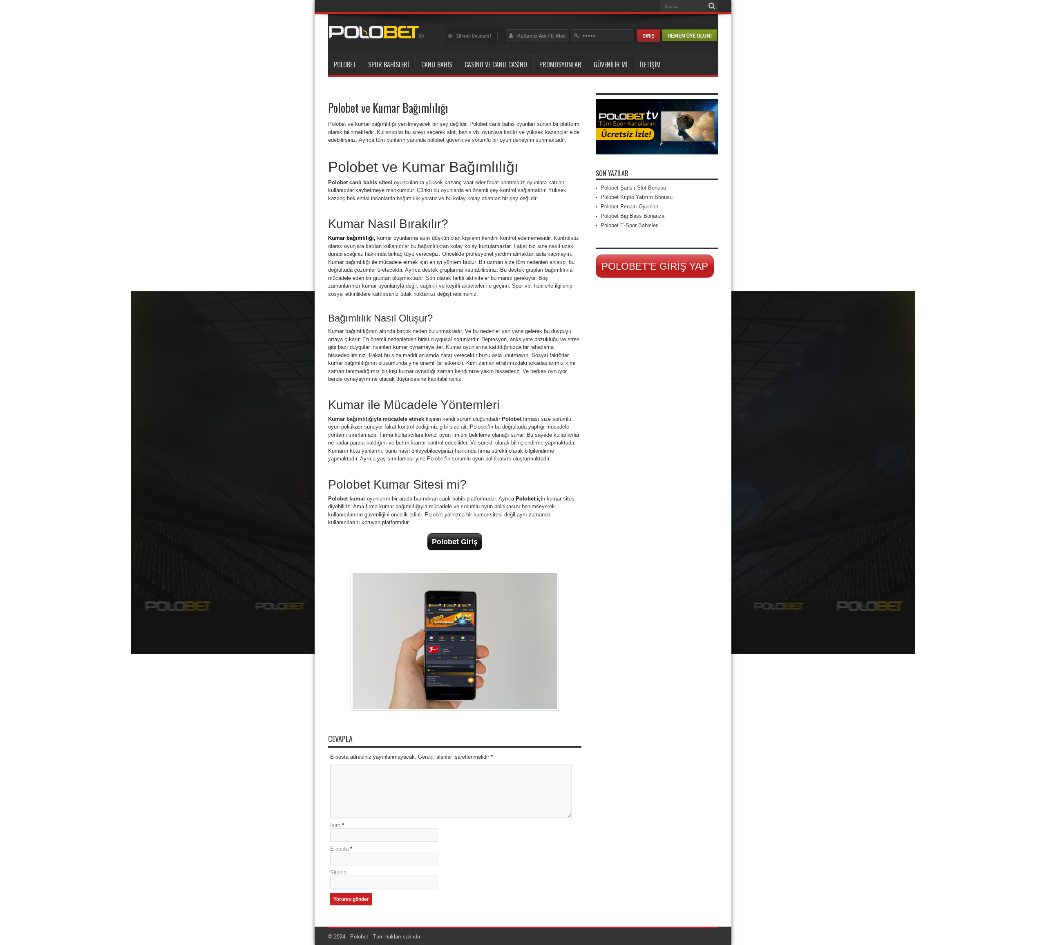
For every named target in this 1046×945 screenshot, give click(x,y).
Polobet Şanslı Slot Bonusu (633, 188)
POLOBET (345, 64)
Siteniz (338, 872)
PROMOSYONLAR (560, 64)
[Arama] (712, 6)
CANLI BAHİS (436, 64)
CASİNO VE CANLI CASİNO (496, 64)
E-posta (339, 849)
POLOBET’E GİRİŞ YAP (654, 266)
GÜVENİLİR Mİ (611, 64)
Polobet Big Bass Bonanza (632, 216)
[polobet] (581, 42)
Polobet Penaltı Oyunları (630, 206)
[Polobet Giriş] (376, 34)
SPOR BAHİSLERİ (388, 64)
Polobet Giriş (455, 542)
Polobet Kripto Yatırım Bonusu (637, 197)
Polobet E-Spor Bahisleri (630, 225)
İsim (335, 825)
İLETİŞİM (650, 64)
